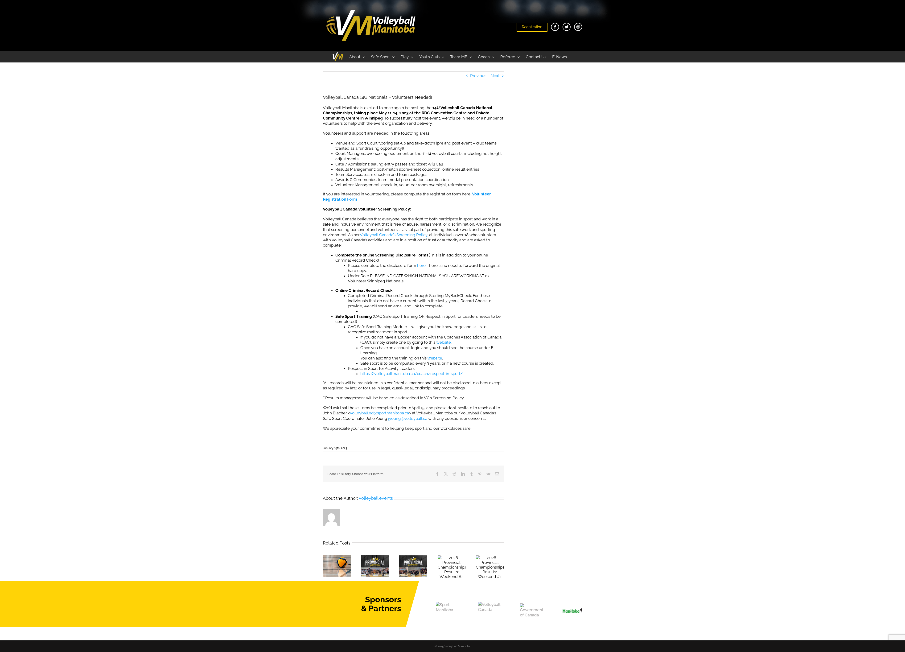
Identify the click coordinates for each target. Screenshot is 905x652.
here (421, 265)
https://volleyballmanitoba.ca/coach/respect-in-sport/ (411, 373)
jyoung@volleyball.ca (407, 418)
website (443, 342)
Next (495, 75)
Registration (532, 27)
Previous (478, 75)
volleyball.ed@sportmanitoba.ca (379, 413)
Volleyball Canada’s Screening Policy (393, 234)
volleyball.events (376, 498)
